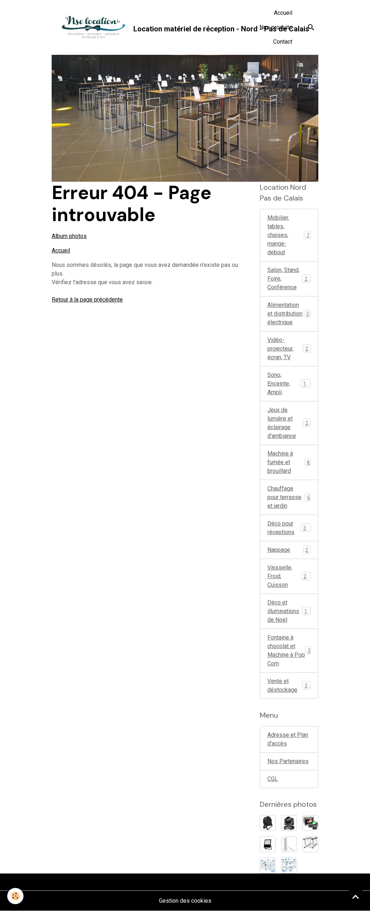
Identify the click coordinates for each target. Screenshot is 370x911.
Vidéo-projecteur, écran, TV (289, 348)
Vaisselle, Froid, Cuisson (289, 576)
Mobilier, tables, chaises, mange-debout (289, 235)
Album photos (69, 236)
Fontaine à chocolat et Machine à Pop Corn (288, 650)
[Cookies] (15, 896)
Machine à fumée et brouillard (288, 462)
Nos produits (275, 27)
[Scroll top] (356, 897)
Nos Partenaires (288, 761)
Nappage (287, 549)
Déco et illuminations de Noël (290, 611)
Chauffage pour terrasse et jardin (288, 497)
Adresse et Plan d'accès (287, 739)
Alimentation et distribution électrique (289, 314)
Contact (282, 41)
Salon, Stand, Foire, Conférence (290, 279)
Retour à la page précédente (87, 299)
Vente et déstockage (288, 685)
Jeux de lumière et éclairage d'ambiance (290, 422)
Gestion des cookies (185, 900)
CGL (272, 778)
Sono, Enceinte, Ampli (289, 383)
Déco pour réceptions (289, 528)
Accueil (283, 12)
